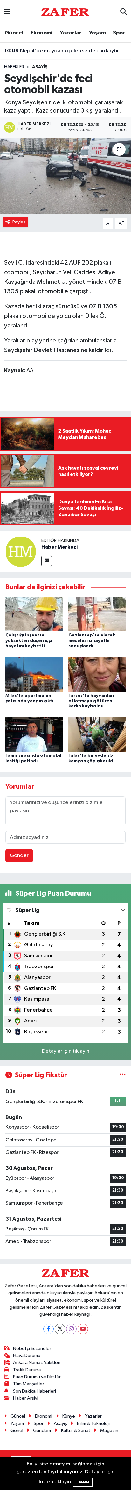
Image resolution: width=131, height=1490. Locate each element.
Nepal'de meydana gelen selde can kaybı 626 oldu (65, 51)
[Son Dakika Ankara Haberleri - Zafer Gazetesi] (65, 12)
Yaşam (97, 33)
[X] (60, 1329)
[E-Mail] (46, 561)
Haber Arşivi (25, 1398)
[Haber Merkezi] (20, 551)
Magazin (109, 1430)
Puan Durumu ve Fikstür (37, 1376)
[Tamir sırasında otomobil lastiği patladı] (34, 734)
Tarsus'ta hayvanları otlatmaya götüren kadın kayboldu (91, 701)
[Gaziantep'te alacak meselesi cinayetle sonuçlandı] (97, 614)
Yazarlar (70, 33)
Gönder (19, 855)
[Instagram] (71, 1329)
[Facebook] (48, 1329)
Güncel (14, 33)
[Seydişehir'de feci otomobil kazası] (65, 176)
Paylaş (18, 222)
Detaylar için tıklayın (65, 1051)
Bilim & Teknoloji (93, 1423)
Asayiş (40, 67)
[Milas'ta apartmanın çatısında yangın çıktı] (34, 674)
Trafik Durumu (27, 1369)
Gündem (42, 1430)
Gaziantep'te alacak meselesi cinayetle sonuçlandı (91, 640)
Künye (68, 1416)
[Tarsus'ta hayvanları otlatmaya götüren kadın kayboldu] (97, 674)
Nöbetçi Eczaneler (32, 1348)
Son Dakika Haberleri (34, 1391)
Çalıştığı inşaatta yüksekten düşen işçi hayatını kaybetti (28, 640)
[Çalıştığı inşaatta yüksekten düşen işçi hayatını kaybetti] (34, 614)
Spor (119, 33)
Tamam (83, 1482)
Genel (16, 1430)
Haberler (14, 67)
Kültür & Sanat (75, 1430)
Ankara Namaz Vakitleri (36, 1362)
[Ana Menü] (7, 12)
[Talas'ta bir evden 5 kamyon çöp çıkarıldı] (97, 734)
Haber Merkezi (59, 547)
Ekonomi (41, 33)
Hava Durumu (26, 1355)
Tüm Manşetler (28, 1383)
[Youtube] (83, 1329)
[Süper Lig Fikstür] (123, 1075)
